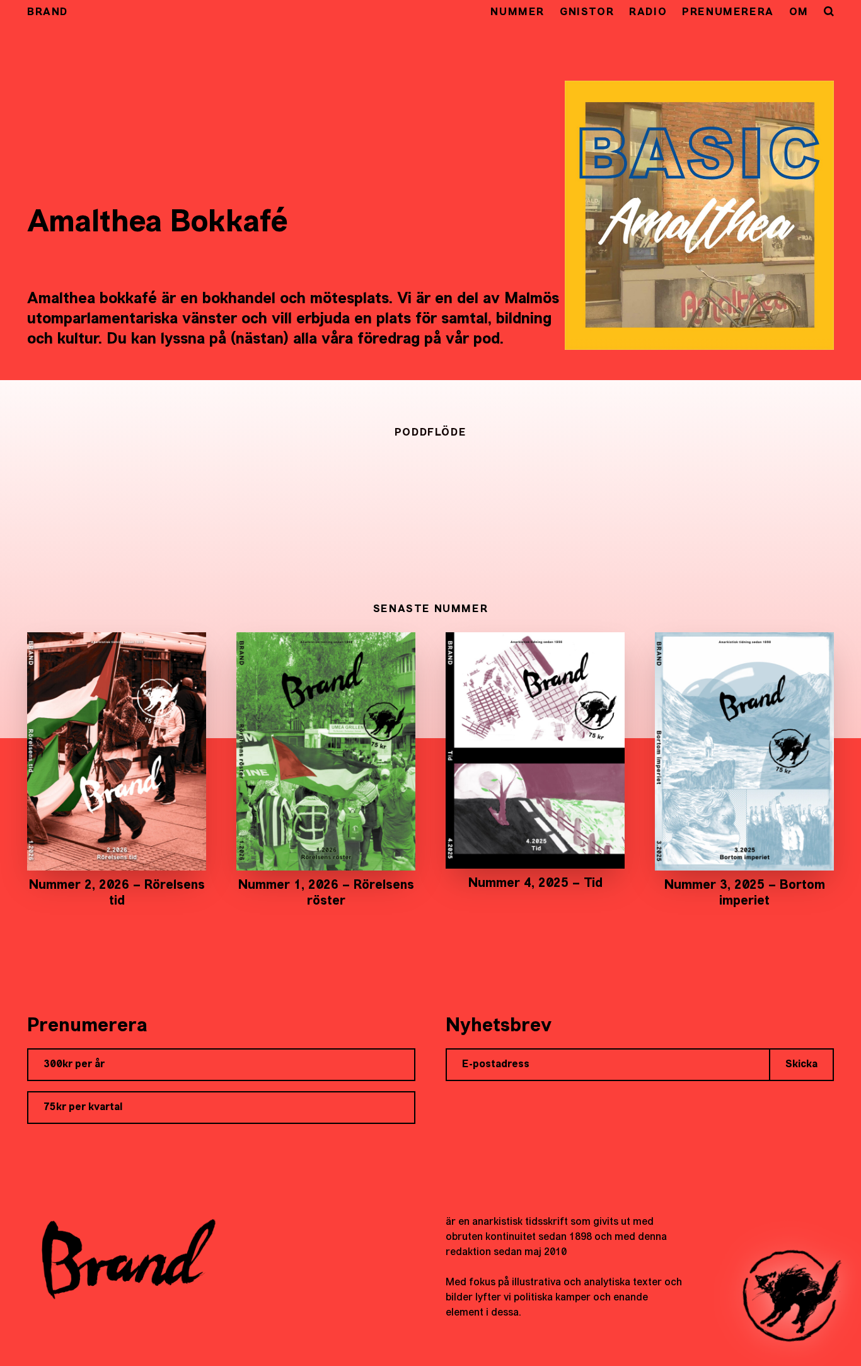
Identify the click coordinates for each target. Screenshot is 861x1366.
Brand (47, 13)
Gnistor (587, 13)
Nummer (517, 13)
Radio (648, 13)
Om (799, 13)
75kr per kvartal (82, 1108)
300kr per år (74, 1065)
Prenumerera (728, 13)
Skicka (801, 1065)
